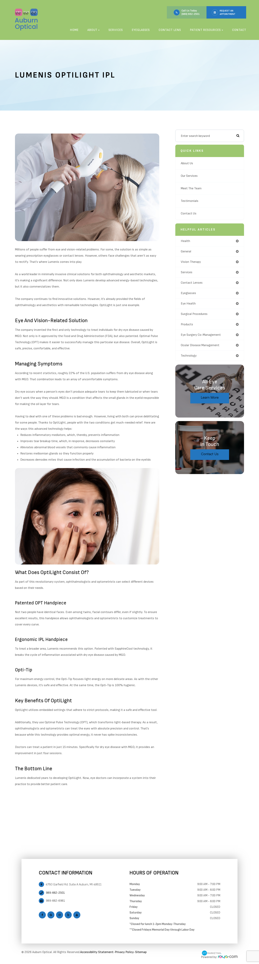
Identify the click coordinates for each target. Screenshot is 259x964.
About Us (187, 163)
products (187, 324)
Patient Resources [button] (205, 30)
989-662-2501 (55, 893)
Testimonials (189, 201)
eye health (188, 303)
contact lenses (192, 283)
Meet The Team (191, 188)
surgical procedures (194, 314)
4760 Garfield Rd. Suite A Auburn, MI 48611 (73, 884)
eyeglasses (188, 293)
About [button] (92, 30)
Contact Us (188, 213)
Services (116, 30)
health (185, 241)
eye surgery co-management (201, 335)
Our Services (189, 176)
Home (74, 30)
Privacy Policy (124, 952)
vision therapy (191, 262)
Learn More (210, 397)
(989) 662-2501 (190, 14)
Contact (239, 30)
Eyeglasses (141, 30)
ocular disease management (200, 345)
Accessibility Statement (96, 952)
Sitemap (141, 952)
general (186, 251)
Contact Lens (170, 30)
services (186, 272)
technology (189, 355)
